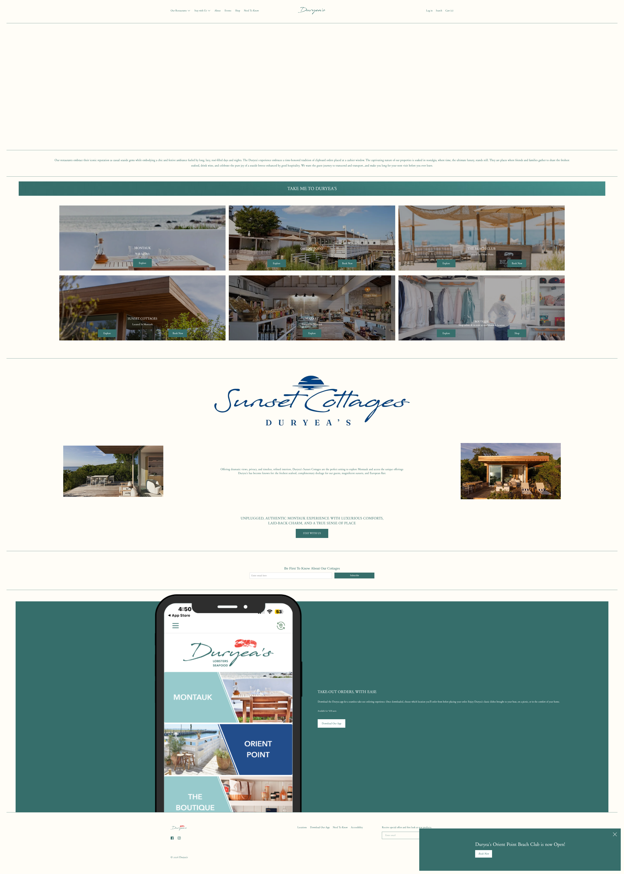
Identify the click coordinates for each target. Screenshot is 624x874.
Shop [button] (516, 333)
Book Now (483, 853)
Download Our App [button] (331, 723)
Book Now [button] (347, 263)
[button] (439, 11)
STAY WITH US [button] (312, 533)
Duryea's (183, 857)
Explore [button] (142, 263)
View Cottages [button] (113, 471)
